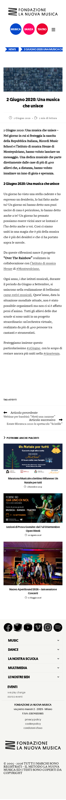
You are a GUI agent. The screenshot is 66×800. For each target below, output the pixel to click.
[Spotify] (58, 627)
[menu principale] (53, 29)
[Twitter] (18, 627)
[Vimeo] (38, 627)
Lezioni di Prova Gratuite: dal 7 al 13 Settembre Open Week (33, 529)
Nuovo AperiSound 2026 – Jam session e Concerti (33, 591)
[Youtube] (28, 627)
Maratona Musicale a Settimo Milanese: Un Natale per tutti (33, 480)
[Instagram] (47, 627)
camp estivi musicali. (18, 295)
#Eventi (12, 400)
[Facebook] (8, 627)
